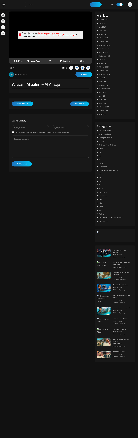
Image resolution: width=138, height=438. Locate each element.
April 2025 (102, 63)
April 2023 (102, 99)
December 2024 (104, 74)
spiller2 (101, 206)
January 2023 (103, 110)
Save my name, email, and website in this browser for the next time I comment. (42, 132)
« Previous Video (22, 104)
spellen (101, 199)
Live (100, 177)
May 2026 (102, 30)
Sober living (102, 195)
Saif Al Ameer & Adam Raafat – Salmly (122, 296)
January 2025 (103, 70)
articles (101, 141)
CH (100, 152)
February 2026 (104, 37)
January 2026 (103, 41)
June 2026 (102, 26)
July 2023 (102, 95)
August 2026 (103, 19)
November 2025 (104, 48)
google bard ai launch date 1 (108, 170)
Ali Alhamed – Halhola (119, 351)
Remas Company (117, 254)
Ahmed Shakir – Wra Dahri (120, 285)
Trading (101, 213)
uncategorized (103, 221)
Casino (101, 148)
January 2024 (103, 85)
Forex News (103, 166)
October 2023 (103, 92)
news (100, 181)
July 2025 (102, 59)
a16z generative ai (105, 130)
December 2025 (104, 45)
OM (100, 184)
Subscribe (84, 74)
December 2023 (104, 88)
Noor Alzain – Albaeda (119, 329)
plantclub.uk (103, 192)
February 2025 (104, 66)
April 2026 (102, 34)
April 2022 (102, 114)
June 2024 (102, 77)
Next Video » (79, 104)
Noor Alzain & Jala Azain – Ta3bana (120, 251)
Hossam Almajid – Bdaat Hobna (122, 308)
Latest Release (36, 60)
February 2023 (104, 106)
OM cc (101, 188)
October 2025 (103, 52)
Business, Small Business (107, 144)
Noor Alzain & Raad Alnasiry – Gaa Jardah (122, 273)
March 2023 (103, 103)
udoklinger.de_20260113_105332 (110, 217)
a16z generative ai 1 (106, 134)
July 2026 (102, 23)
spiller (101, 203)
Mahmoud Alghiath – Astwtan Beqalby (121, 340)
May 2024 (102, 81)
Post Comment (22, 164)
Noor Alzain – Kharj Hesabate (121, 262)
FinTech (101, 163)
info (100, 173)
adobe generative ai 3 (106, 137)
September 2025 (104, 56)
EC (99, 159)
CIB (100, 155)
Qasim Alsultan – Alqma (120, 318)
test (100, 210)
